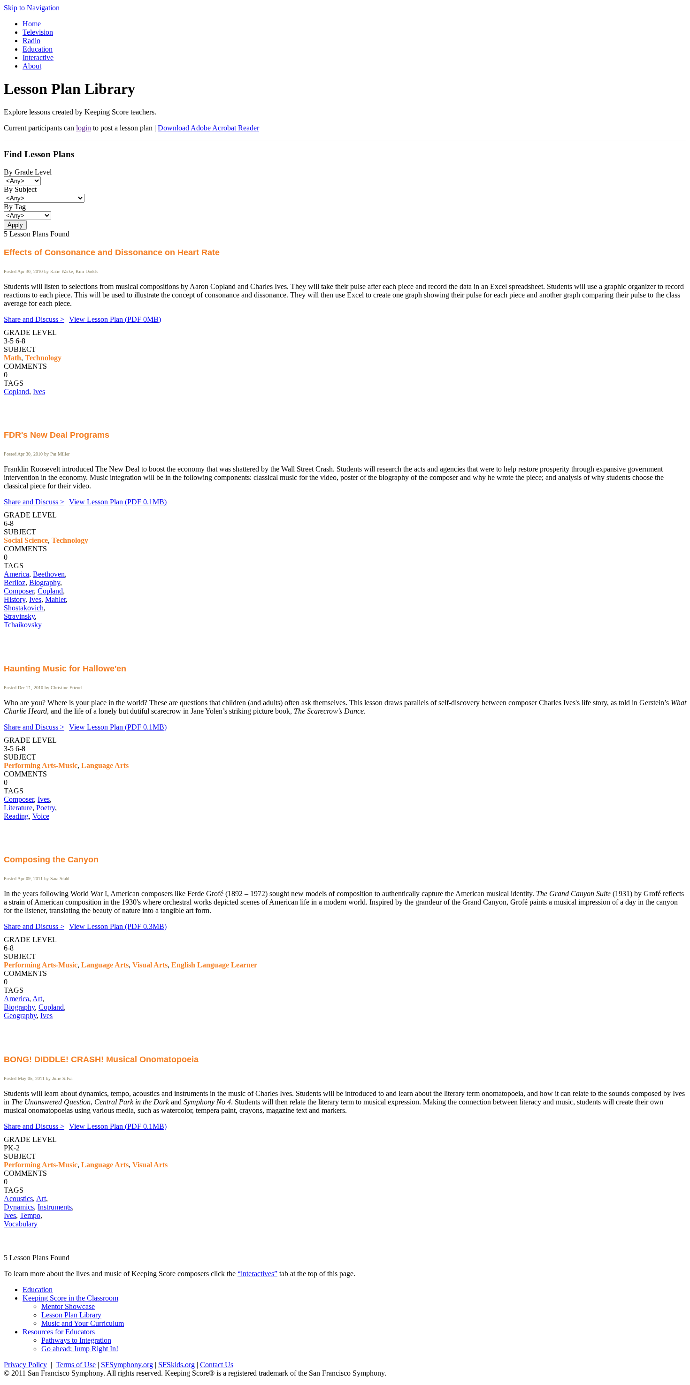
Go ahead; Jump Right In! (79, 1349)
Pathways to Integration (76, 1340)
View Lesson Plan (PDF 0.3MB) (118, 926)
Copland (16, 392)
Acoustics (18, 1198)
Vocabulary (21, 1224)
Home (32, 24)
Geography (20, 1016)
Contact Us (216, 1365)
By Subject (20, 189)
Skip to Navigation (32, 8)
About (32, 66)
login (83, 128)
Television (38, 32)
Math (12, 358)
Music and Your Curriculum (82, 1323)
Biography (44, 582)
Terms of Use (76, 1365)
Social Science (26, 540)
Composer (19, 591)
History (14, 599)
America (16, 574)
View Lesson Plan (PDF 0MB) (115, 319)
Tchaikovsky (23, 625)
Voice (40, 816)
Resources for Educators (59, 1332)
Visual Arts (150, 965)
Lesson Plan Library (71, 1315)
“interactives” (257, 1274)
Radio (31, 41)
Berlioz (14, 582)
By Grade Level (28, 172)
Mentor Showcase (68, 1306)
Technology (43, 358)
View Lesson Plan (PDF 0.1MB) (118, 502)
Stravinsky (19, 616)
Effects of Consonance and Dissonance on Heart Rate (112, 252)
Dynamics (19, 1207)
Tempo (30, 1215)
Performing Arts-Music (40, 765)
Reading (16, 816)
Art (37, 999)
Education (38, 49)
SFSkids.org (176, 1365)
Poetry (45, 808)
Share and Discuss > (34, 319)
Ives (39, 392)
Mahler (55, 599)
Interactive (38, 57)
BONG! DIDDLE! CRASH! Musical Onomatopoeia (101, 1059)
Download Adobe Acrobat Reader (208, 128)
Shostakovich (24, 608)
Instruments (55, 1207)
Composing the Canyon (51, 859)
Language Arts (105, 765)
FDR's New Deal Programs (56, 435)
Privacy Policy (25, 1365)
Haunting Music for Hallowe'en (65, 668)
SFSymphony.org (127, 1365)
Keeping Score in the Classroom (70, 1298)
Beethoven (49, 574)
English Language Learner (214, 965)
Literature (18, 808)
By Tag (15, 207)
